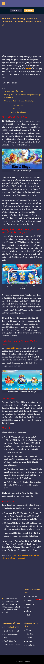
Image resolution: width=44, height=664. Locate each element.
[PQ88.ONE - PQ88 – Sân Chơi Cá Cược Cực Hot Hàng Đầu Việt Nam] (22, 3)
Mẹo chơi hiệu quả (19, 112)
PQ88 (28, 68)
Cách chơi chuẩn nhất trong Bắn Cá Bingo (19, 101)
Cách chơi (16, 109)
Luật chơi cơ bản (18, 106)
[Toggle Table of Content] (3, 88)
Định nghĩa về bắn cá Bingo (14, 91)
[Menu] (3, 4)
